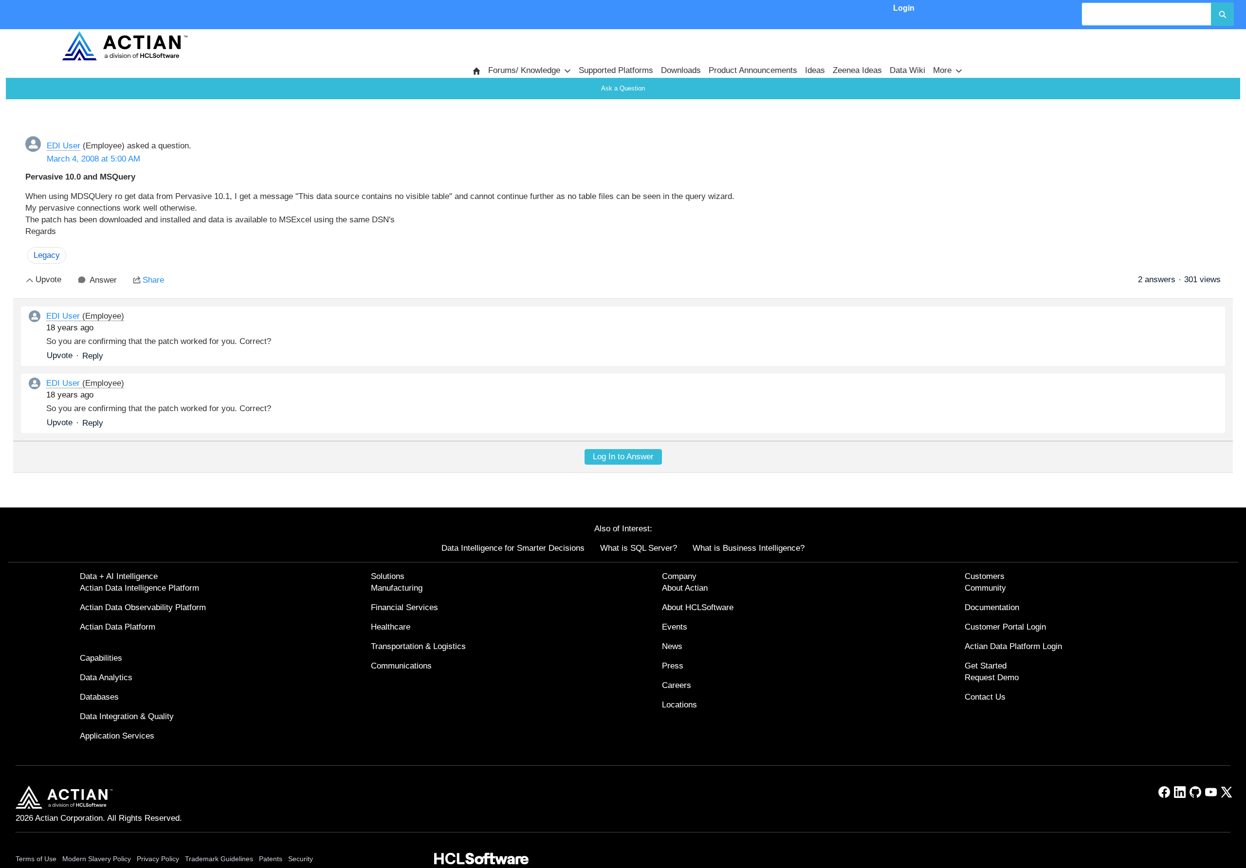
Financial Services (404, 607)
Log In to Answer (623, 456)
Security (300, 859)
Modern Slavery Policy (96, 859)
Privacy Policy (158, 859)
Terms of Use (36, 859)
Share (153, 280)
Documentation (992, 607)
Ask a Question (623, 88)
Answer (103, 280)
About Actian (685, 588)
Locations (679, 704)
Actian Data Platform (117, 627)
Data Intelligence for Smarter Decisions (513, 548)
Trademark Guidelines (219, 859)
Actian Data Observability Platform (143, 607)
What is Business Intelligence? (749, 548)
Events (674, 627)
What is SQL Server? (638, 548)
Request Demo (992, 677)
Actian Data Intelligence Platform (139, 588)
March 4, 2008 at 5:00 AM (93, 158)
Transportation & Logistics (418, 646)
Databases (99, 697)
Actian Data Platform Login (1013, 646)
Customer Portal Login (1005, 627)
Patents (270, 859)
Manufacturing (396, 588)
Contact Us (985, 697)
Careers (676, 685)
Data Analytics (106, 677)
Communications (401, 665)
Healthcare (390, 627)
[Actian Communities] (124, 45)
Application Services (117, 736)
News (672, 646)
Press (672, 665)
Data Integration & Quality (127, 716)
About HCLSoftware (697, 607)
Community (985, 588)
